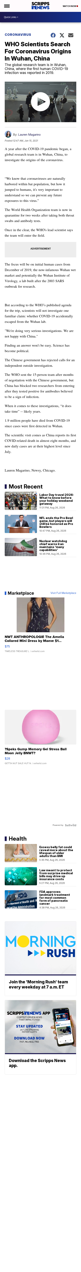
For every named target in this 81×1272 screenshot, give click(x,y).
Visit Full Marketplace (63, 593)
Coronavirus (18, 35)
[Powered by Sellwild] (70, 825)
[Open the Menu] (6, 6)
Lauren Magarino (29, 134)
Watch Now (69, 6)
